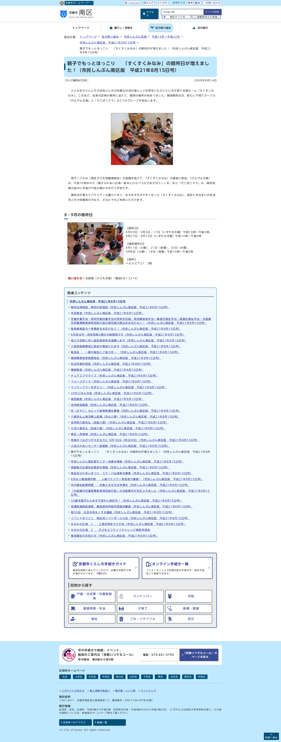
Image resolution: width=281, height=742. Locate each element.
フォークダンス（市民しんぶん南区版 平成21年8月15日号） (112, 381)
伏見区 (202, 677)
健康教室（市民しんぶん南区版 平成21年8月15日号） (107, 369)
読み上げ (148, 3)
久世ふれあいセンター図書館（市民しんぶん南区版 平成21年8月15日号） (120, 446)
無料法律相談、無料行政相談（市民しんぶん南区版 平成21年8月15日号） (120, 307)
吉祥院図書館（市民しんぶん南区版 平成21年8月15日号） (110, 405)
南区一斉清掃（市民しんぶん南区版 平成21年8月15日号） (110, 434)
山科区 (133, 677)
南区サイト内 (177, 17)
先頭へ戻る (271, 737)
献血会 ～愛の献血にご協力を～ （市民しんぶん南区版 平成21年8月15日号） (125, 352)
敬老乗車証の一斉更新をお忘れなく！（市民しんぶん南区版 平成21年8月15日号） (126, 328)
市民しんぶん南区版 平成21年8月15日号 (108, 42)
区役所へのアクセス (74, 722)
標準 (190, 3)
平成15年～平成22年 (166, 36)
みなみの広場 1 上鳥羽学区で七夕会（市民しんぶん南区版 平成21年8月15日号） (128, 524)
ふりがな (162, 3)
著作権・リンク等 (125, 690)
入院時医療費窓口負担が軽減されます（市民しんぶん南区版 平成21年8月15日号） (126, 346)
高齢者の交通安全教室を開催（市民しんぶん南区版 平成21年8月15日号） (120, 467)
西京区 (188, 677)
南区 (160, 677)
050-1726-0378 (135, 700)
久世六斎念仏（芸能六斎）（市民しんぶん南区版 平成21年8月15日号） (118, 428)
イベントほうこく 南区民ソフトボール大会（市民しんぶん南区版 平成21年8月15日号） (130, 518)
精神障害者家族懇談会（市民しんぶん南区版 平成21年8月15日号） (116, 358)
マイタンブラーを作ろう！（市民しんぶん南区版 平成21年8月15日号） (119, 387)
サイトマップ (148, 690)
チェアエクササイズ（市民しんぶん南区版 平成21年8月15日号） (114, 375)
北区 (64, 677)
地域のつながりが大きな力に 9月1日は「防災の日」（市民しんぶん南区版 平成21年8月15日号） (135, 440)
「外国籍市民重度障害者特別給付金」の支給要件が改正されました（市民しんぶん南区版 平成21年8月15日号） (140, 493)
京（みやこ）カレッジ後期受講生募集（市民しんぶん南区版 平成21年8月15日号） (126, 410)
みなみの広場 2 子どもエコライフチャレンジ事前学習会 (110, 530)
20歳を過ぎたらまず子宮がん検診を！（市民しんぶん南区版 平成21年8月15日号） (127, 500)
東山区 (120, 677)
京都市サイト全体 (207, 17)
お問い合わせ (213, 3)
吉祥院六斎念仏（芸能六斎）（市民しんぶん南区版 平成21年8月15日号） (120, 422)
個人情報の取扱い (100, 690)
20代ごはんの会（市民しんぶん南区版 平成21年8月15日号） (112, 393)
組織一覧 (102, 722)
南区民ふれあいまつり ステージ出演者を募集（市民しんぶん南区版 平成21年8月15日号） (132, 473)
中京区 (106, 677)
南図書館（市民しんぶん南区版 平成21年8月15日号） (107, 399)
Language (134, 3)
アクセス (150, 14)
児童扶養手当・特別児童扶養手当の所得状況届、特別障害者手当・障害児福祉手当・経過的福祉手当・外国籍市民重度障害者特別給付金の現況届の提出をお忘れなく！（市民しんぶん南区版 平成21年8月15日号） (141, 321)
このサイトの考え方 (73, 690)
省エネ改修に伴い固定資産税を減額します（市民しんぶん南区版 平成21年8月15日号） (129, 340)
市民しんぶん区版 (135, 36)
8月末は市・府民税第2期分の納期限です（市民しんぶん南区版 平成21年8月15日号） (128, 334)
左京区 (92, 677)
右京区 (174, 677)
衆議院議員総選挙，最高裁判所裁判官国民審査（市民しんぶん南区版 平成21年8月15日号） (132, 506)
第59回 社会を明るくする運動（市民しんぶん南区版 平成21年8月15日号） (122, 512)
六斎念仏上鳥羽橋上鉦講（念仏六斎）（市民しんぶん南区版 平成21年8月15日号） (125, 416)
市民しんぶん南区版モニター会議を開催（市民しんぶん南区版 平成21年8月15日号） (127, 461)
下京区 (147, 677)
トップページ (88, 36)
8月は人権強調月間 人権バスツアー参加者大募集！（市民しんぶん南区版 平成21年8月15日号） (137, 479)
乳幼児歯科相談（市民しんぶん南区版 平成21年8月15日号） (112, 364)
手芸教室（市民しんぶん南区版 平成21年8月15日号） (107, 313)
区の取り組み (110, 36)
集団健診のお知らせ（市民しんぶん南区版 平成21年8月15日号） (114, 535)
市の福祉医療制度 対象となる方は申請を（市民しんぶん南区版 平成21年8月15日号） (130, 485)
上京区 (79, 677)
